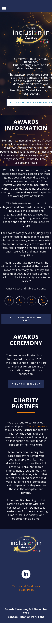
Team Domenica (37, 426)
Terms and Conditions (26, 586)
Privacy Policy (26, 589)
